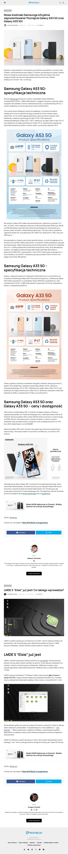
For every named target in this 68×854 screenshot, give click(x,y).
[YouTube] (28, 849)
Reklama (32, 842)
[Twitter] (36, 849)
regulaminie (46, 493)
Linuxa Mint (44, 661)
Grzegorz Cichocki (34, 807)
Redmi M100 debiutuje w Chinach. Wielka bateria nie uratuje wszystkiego (44, 505)
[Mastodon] (39, 849)
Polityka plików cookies (51, 842)
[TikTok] (24, 849)
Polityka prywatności (34, 845)
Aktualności (8, 10)
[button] (5, 3)
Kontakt (39, 842)
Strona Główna (12, 842)
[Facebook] (43, 849)
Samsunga (14, 99)
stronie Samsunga (29, 493)
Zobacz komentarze (33, 573)
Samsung (13, 517)
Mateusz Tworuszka (34, 558)
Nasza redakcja (23, 842)
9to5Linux (13, 766)
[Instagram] (32, 849)
